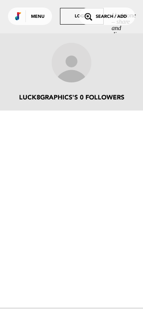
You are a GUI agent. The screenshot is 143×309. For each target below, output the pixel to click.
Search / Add (111, 17)
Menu (37, 17)
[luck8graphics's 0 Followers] (71, 63)
